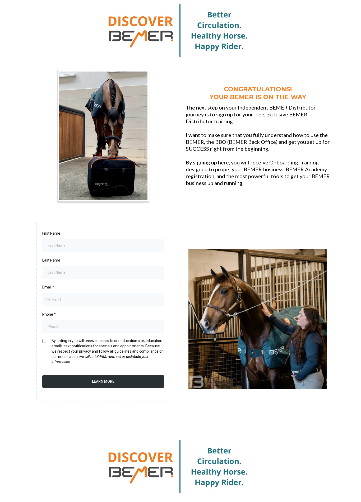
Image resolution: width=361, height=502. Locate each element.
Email (48, 287)
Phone (49, 314)
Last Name (51, 260)
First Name (51, 233)
